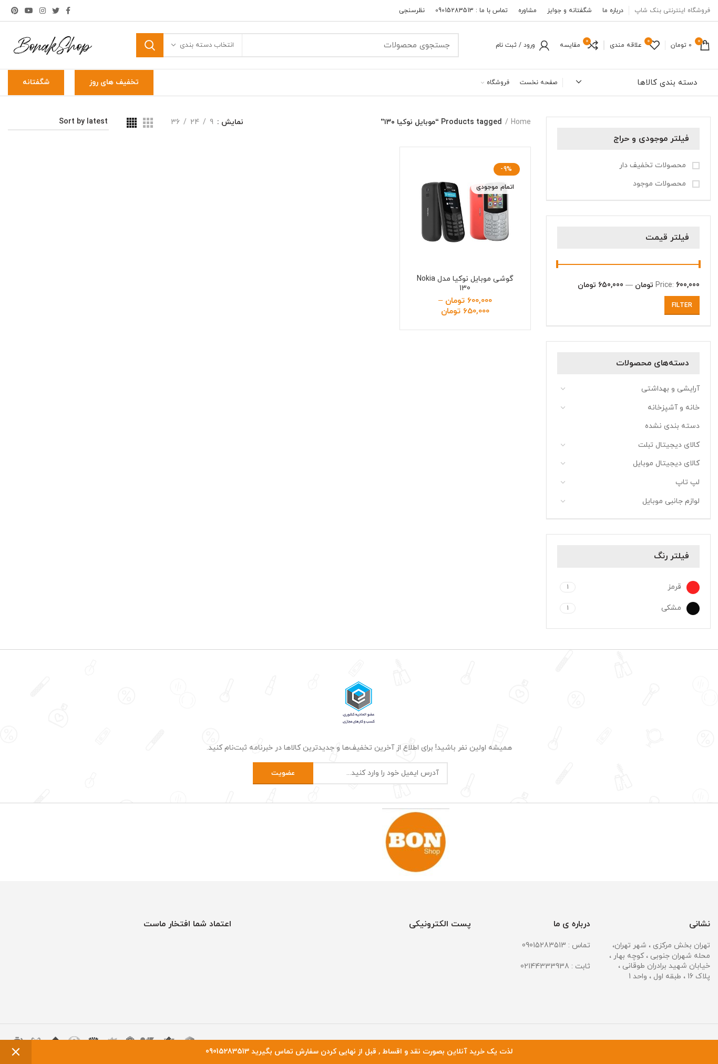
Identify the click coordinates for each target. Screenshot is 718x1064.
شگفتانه (36, 82)
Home (521, 122)
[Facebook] (68, 10)
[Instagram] (42, 10)
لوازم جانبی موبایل (671, 501)
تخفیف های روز (114, 82)
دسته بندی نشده (672, 426)
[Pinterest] (15, 10)
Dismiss (16, 1052)
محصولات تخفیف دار (653, 165)
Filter (682, 305)
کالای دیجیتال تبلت (669, 445)
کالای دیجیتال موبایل (666, 463)
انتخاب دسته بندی (207, 45)
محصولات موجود (660, 184)
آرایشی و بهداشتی (670, 389)
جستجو (149, 45)
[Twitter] (56, 10)
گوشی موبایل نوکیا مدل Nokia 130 (465, 283)
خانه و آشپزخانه (674, 408)
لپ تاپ (687, 482)
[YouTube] (29, 10)
